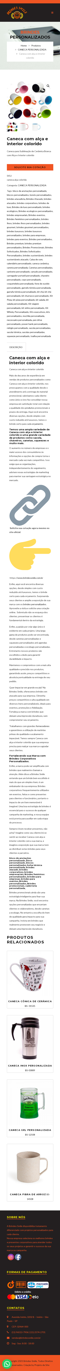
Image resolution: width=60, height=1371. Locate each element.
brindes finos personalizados (27, 223)
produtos (30, 407)
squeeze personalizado (18, 336)
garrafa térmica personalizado (21, 291)
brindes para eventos (17, 239)
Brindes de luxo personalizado (27, 207)
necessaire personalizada (19, 320)
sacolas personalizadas (33, 332)
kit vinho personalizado (33, 308)
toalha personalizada (41, 336)
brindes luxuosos (15, 231)
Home (24, 45)
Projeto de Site (41, 1365)
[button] (48, 86)
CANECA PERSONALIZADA (32, 49)
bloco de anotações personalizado (30, 191)
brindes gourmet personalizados (32, 227)
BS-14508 (30, 1196)
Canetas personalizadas (40, 267)
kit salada (40, 299)
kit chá (40, 291)
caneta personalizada (17, 267)
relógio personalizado (17, 328)
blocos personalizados (18, 195)
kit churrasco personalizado (35, 295)
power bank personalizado (35, 324)
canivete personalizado (18, 271)
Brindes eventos (36, 215)
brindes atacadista (16, 199)
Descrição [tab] (16, 347)
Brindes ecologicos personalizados (36, 211)
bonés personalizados (40, 195)
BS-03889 (30, 1068)
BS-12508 (30, 1132)
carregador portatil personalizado (23, 275)
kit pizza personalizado (24, 299)
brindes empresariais (17, 215)
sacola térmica (14, 332)
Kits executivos (37, 312)
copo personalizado (31, 279)
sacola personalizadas (39, 328)
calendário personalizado (19, 263)
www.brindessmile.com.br (30, 577)
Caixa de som (36, 259)
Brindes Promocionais (33, 247)
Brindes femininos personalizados (23, 219)
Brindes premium (15, 243)
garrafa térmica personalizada (36, 287)
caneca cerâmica (40, 263)
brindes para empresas (34, 235)
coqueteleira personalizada (20, 283)
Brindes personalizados (40, 239)
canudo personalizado (41, 271)
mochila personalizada (33, 316)
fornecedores (42, 726)
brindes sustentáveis (33, 255)
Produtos (36, 45)
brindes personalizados (34, 604)
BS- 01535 (30, 1003)
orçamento (37, 423)
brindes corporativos (27, 203)
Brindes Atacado (34, 199)
